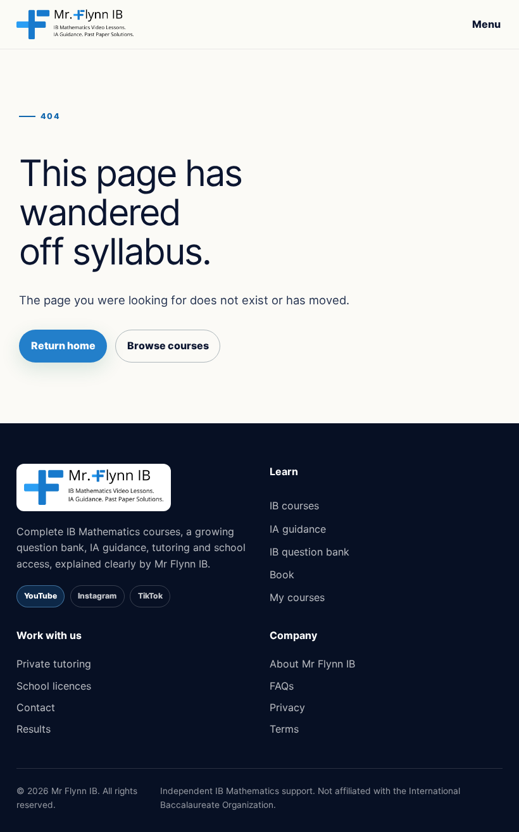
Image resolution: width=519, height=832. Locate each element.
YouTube (40, 595)
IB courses (294, 505)
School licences (53, 686)
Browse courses (168, 345)
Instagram (97, 595)
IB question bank (309, 551)
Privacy (287, 707)
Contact (35, 707)
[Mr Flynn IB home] (75, 24)
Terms (284, 729)
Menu (486, 24)
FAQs (282, 686)
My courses (297, 597)
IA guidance (298, 529)
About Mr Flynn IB (312, 663)
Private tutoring (53, 663)
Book (282, 574)
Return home (63, 345)
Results (33, 729)
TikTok (150, 595)
